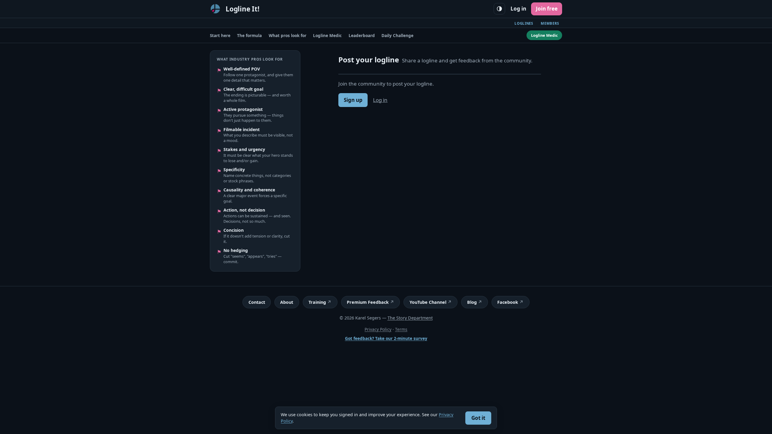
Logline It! (242, 9)
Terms (401, 329)
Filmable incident (241, 129)
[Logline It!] (215, 8)
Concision (233, 230)
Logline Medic (327, 35)
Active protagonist (243, 109)
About (286, 302)
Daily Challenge (397, 35)
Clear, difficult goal (243, 89)
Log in (518, 8)
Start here (220, 35)
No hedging (235, 250)
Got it (478, 417)
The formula (249, 35)
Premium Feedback (368, 302)
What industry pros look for (250, 59)
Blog (472, 302)
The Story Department (410, 318)
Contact (256, 302)
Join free (547, 8)
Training (317, 302)
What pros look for (287, 35)
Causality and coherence (249, 190)
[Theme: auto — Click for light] (499, 8)
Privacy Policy (378, 329)
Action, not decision (244, 210)
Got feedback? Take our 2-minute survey (386, 338)
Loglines (523, 23)
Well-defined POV (241, 69)
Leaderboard (362, 35)
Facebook (507, 302)
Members (550, 23)
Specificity (234, 169)
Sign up (353, 99)
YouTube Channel (428, 302)
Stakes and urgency (244, 149)
